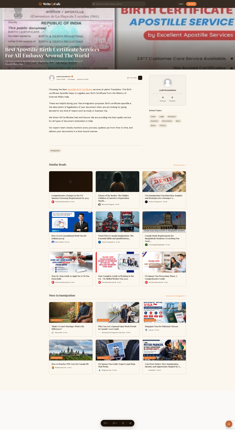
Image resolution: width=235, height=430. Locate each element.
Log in (181, 4)
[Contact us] (229, 424)
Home (5, 11)
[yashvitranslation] (52, 78)
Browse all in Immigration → (176, 296)
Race (178, 121)
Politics (163, 125)
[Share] (130, 423)
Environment (167, 121)
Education (172, 117)
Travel (153, 117)
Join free (191, 4)
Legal (162, 117)
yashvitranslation (63, 76)
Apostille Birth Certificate (80, 89)
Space (153, 125)
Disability (154, 121)
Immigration (14, 11)
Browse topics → (180, 165)
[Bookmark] (123, 423)
